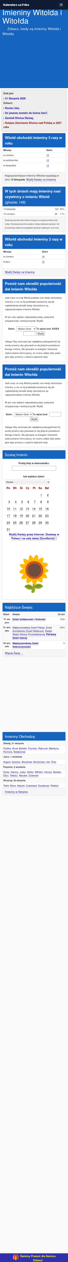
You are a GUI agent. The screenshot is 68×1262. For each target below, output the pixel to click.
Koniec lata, (12, 108)
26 (21, 522)
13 (27, 508)
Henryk (48, 772)
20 (27, 515)
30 (47, 522)
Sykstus (16, 761)
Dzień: (11, 328)
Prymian (32, 748)
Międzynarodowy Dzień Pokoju (28, 627)
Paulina (7, 748)
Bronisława (39, 761)
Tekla (6, 785)
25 (15, 522)
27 (27, 522)
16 (47, 508)
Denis (6, 772)
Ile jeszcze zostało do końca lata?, (26, 113)
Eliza (5, 775)
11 (15, 508)
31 (8, 529)
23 (47, 515)
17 (8, 515)
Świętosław (19, 751)
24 (8, 522)
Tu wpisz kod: (43, 328)
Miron (13, 785)
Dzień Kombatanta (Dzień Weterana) (32, 629)
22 (40, 515)
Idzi (48, 761)
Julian (23, 772)
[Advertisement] (34, 60)
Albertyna (54, 748)
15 (47, 155)
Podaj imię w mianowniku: (34, 463)
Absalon (23, 775)
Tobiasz (14, 775)
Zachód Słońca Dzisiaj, (19, 118)
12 (47, 160)
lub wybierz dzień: (34, 476)
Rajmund (42, 748)
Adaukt (21, 785)
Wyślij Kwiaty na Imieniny (41, 179)
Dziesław (33, 775)
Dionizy (14, 772)
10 (43, 261)
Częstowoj (31, 785)
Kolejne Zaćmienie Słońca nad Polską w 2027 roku (32, 125)
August (7, 761)
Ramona (7, 751)
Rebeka (54, 785)
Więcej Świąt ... (14, 653)
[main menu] (61, 4)
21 (34, 515)
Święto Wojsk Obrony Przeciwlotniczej (32, 632)
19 (21, 515)
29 (40, 522)
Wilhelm (39, 772)
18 (15, 515)
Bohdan (23, 748)
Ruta (53, 761)
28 (34, 522)
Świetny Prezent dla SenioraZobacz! (38, 1258)
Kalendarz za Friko (16, 4)
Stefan (30, 772)
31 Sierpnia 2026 (15, 98)
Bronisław (27, 761)
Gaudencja (43, 785)
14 (34, 508)
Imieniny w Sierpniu (16, 792)
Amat (15, 748)
